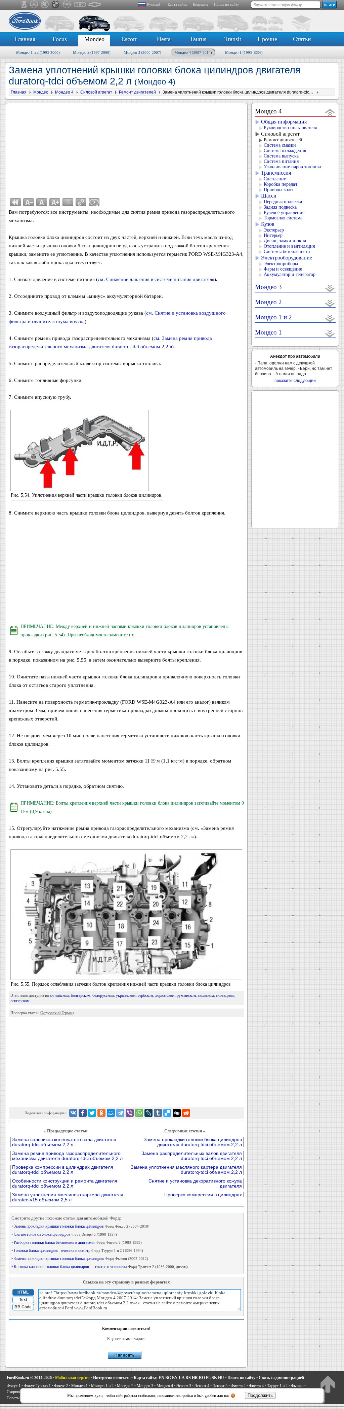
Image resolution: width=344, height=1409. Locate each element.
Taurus (198, 39)
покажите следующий (295, 380)
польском (206, 995)
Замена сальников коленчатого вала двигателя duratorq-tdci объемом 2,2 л (64, 1142)
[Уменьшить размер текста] (29, 202)
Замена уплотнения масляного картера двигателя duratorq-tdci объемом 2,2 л (186, 1170)
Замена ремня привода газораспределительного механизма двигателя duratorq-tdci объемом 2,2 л (67, 1156)
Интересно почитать (111, 1377)
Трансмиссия (276, 173)
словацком (225, 995)
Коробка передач (280, 184)
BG (168, 1377)
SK (214, 1377)
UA (181, 1377)
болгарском (80, 995)
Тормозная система (283, 217)
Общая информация (284, 122)
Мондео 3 (142, 52)
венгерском (20, 1000)
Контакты (200, 4)
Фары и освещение (283, 269)
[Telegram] (120, 1113)
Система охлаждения (285, 150)
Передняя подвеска (283, 201)
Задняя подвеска (280, 207)
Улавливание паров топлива (292, 166)
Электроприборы (281, 263)
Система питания (281, 161)
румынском (186, 995)
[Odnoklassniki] (101, 1113)
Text (23, 1299)
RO (202, 1377)
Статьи (302, 39)
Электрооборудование (286, 257)
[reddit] (186, 1113)
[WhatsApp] (139, 1113)
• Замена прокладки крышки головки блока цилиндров (80, 1226)
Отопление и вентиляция (289, 246)
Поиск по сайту (226, 4)
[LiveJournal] (148, 1113)
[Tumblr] (158, 1113)
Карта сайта (177, 4)
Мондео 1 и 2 (38, 52)
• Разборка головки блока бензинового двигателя (76, 1242)
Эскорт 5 (220, 1385)
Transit (232, 39)
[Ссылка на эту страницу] (81, 202)
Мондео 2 (92, 52)
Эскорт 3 (183, 1385)
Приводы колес (279, 189)
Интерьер (273, 235)
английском (59, 995)
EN (161, 1377)
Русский (153, 4)
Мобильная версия (72, 1377)
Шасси (268, 196)
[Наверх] (327, 1384)
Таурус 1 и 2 (277, 1385)
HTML (23, 1292)
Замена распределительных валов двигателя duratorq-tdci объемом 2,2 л (191, 1156)
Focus (59, 39)
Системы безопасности (287, 251)
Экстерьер (274, 230)
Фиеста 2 (238, 1385)
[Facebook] (83, 1113)
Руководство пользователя (290, 127)
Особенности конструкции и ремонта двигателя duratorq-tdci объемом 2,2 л (64, 1183)
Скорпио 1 (15, 1391)
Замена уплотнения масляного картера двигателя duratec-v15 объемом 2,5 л (67, 1197)
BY (175, 1377)
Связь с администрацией (281, 1377)
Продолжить (260, 1395)
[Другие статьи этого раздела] (68, 202)
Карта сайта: (146, 1377)
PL (208, 1377)
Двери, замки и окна (285, 240)
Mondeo (94, 39)
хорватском (165, 995)
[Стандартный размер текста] (42, 202)
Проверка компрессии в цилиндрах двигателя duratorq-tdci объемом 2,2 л (62, 1170)
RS (188, 1377)
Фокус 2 (61, 1385)
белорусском (103, 995)
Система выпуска (281, 155)
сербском (145, 995)
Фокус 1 (13, 1385)
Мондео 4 (193, 52)
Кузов (267, 224)
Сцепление (275, 178)
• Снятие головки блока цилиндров (64, 1234)
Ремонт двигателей (283, 139)
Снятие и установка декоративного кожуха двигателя (195, 1183)
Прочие (267, 39)
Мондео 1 (244, 52)
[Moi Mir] (111, 1113)
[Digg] (177, 1113)
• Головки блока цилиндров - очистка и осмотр (77, 1250)
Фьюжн (297, 1385)
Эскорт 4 (202, 1385)
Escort (129, 39)
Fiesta (163, 39)
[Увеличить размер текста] (55, 202)
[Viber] (130, 1113)
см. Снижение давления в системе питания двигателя (156, 279)
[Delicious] (167, 1113)
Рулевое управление (284, 212)
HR (195, 1377)
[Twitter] (92, 1113)
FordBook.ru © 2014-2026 (29, 1377)
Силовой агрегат (280, 134)
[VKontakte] (73, 1113)
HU (221, 1377)
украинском (126, 995)
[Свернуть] (330, 112)
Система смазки (280, 145)
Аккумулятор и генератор (289, 274)
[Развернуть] (330, 288)
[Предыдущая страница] (15, 202)
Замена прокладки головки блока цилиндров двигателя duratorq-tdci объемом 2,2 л (193, 1142)
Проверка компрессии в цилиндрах (203, 1194)
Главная (25, 39)
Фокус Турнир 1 (37, 1385)
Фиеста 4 (256, 1385)
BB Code (23, 1307)
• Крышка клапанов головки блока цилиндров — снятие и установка (99, 1266)
